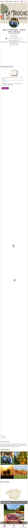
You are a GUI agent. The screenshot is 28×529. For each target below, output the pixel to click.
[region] (14, 265)
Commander (5, 88)
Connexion (25, 1)
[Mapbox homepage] (4, 438)
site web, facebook (14, 44)
